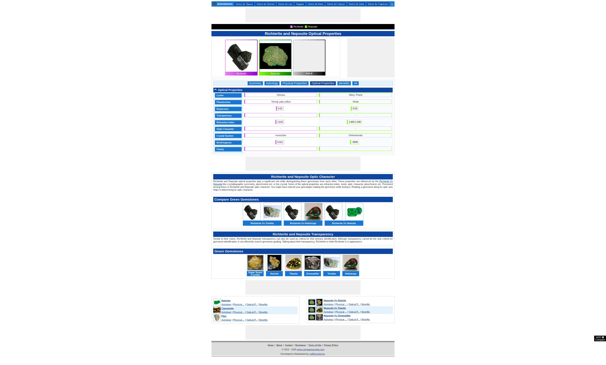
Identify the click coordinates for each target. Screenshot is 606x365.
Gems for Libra (356, 4)
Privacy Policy (331, 345)
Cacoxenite (227, 308)
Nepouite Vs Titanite (335, 308)
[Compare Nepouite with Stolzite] (315, 302)
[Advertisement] (303, 15)
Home (270, 345)
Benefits (344, 83)
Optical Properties (323, 83)
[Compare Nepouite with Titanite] (315, 310)
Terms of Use (315, 345)
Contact (288, 345)
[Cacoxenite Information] (216, 310)
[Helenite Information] (216, 302)
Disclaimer (300, 345)
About (279, 345)
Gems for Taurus (244, 4)
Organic (300, 4)
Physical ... (238, 304)
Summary (255, 83)
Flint (223, 316)
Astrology (272, 83)
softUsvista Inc (317, 354)
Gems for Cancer (336, 4)
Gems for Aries (315, 4)
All (355, 83)
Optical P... (251, 304)
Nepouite (275, 73)
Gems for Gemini (265, 4)
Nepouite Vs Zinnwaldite (337, 315)
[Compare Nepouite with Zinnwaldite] (315, 317)
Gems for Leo (285, 4)
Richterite (241, 73)
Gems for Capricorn (378, 4)
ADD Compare (600, 338)
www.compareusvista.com (310, 349)
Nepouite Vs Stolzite (335, 300)
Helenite (225, 300)
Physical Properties (295, 83)
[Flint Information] (216, 318)
